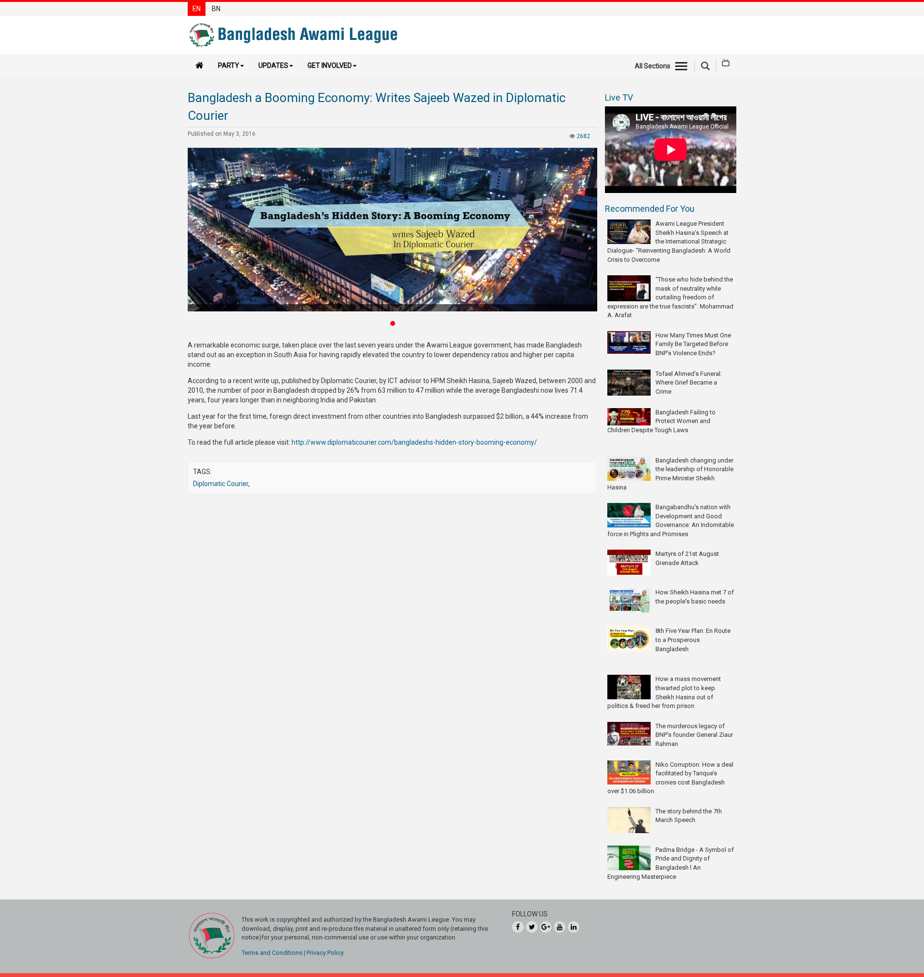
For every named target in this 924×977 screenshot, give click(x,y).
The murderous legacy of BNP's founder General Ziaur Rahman (694, 734)
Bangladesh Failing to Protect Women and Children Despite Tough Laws (661, 421)
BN (216, 9)
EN (196, 9)
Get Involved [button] (330, 65)
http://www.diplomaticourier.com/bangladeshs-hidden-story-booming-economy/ (414, 442)
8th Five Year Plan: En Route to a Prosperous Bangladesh (693, 639)
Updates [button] (273, 65)
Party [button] (228, 65)
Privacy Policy (325, 952)
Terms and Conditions (272, 952)
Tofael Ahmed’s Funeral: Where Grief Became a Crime (688, 382)
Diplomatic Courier (220, 484)
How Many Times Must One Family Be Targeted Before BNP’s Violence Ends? (693, 344)
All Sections (652, 66)
